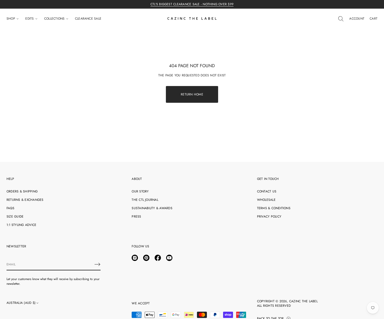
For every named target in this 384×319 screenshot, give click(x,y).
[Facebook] (158, 258)
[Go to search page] (341, 19)
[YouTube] (169, 258)
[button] (341, 19)
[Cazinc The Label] (192, 18)
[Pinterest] (146, 258)
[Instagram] (135, 258)
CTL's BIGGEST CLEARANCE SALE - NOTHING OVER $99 (192, 4)
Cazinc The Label (303, 301)
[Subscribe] (97, 264)
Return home (192, 94)
